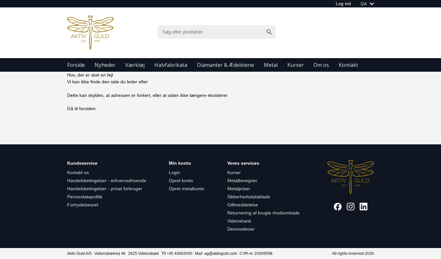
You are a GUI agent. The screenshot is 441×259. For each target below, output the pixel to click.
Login (174, 172)
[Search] (269, 32)
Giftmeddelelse (242, 204)
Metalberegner (242, 180)
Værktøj (135, 64)
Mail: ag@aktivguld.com (216, 253)
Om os (321, 64)
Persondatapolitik (84, 196)
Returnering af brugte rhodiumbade (263, 212)
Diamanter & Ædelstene (225, 64)
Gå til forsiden (81, 108)
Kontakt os (78, 172)
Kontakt (348, 64)
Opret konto (181, 180)
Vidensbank (239, 220)
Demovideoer (241, 229)
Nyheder (105, 64)
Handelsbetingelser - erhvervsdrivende (106, 180)
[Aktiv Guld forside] (90, 32)
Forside (76, 64)
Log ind (343, 3)
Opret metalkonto (186, 188)
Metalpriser (238, 188)
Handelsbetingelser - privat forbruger (104, 188)
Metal (271, 64)
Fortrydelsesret (82, 204)
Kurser (295, 64)
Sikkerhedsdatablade (248, 196)
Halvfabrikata (170, 64)
